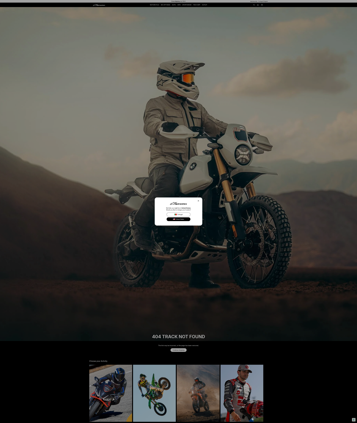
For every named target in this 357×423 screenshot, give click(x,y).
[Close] (199, 201)
